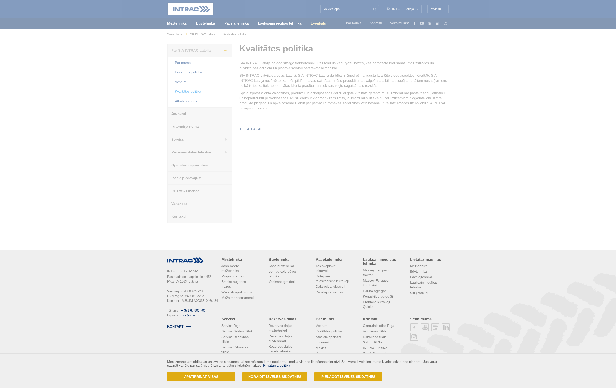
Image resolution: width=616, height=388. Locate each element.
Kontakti (370, 319)
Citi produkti (419, 293)
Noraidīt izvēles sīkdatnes (274, 377)
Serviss (228, 319)
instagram (414, 337)
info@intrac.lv (189, 315)
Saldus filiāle (372, 342)
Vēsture (321, 326)
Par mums (325, 319)
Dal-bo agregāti (374, 291)
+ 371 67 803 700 (193, 310)
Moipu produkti (232, 276)
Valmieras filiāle (374, 331)
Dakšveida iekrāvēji (330, 286)
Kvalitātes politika (329, 331)
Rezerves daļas (282, 319)
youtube (425, 327)
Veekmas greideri (282, 282)
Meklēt (321, 348)
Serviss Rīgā (231, 326)
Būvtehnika (279, 259)
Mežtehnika (231, 259)
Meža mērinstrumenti (237, 297)
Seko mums (421, 319)
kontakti (176, 326)
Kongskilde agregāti (378, 296)
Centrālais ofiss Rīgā (378, 326)
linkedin (446, 327)
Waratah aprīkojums (236, 292)
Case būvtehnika (281, 266)
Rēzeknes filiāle (375, 337)
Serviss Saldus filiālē (236, 331)
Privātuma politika (276, 365)
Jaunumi (322, 342)
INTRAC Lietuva (375, 348)
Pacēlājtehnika (329, 259)
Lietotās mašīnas (425, 259)
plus (435, 327)
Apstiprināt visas (201, 377)
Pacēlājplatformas (329, 292)
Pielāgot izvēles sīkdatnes (348, 377)
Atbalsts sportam (328, 337)
